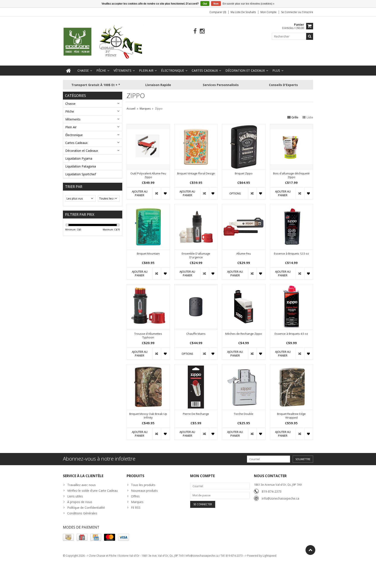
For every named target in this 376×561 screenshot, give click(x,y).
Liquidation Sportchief (80, 174)
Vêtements (122, 70)
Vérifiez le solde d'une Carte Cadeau (92, 490)
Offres (135, 496)
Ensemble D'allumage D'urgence (196, 255)
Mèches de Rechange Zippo (243, 334)
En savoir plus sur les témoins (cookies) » (248, 3)
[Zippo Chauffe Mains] (196, 286)
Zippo (159, 108)
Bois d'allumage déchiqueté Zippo (291, 175)
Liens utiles (75, 496)
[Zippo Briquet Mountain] (148, 206)
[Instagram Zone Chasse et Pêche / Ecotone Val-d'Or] (202, 31)
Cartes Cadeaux (205, 70)
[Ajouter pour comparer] (157, 193)
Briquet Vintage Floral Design (196, 173)
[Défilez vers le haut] (310, 550)
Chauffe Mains (196, 334)
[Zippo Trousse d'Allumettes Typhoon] (148, 286)
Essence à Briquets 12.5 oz (291, 253)
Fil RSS (135, 507)
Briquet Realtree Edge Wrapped (291, 415)
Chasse (83, 70)
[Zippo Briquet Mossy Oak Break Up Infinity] (148, 367)
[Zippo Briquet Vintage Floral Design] (196, 126)
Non (215, 3)
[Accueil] (68, 70)
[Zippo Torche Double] (243, 367)
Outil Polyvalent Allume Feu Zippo (148, 175)
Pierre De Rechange (196, 414)
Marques (145, 108)
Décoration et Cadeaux (245, 70)
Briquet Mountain (148, 253)
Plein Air (146, 70)
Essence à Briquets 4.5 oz (291, 334)
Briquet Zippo (244, 173)
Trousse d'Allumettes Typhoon (148, 335)
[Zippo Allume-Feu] (243, 206)
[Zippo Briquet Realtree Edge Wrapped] (291, 367)
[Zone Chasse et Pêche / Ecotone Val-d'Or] (103, 42)
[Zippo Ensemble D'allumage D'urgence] (196, 206)
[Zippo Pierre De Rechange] (196, 367)
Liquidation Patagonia (80, 166)
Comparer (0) (218, 12)
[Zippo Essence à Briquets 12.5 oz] (291, 206)
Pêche (101, 70)
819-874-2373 (271, 491)
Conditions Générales (82, 513)
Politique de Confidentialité (86, 507)
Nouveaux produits (144, 490)
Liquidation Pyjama (78, 158)
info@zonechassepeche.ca (280, 498)
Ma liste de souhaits (243, 12)
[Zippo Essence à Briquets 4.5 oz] (291, 286)
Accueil (131, 108)
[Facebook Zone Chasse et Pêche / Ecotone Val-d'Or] (195, 31)
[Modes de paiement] (68, 537)
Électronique (172, 70)
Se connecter (289, 12)
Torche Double (243, 414)
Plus (276, 70)
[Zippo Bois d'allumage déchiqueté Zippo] (291, 126)
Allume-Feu (243, 253)
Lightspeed (269, 556)
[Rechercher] (309, 36)
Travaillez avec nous (81, 485)
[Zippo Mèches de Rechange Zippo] (243, 286)
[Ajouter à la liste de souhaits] (165, 193)
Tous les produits (143, 485)
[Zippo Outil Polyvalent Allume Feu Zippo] (148, 126)
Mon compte (268, 12)
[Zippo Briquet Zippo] (243, 126)
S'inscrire (307, 12)
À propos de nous (79, 502)
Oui (205, 3)
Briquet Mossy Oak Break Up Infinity (148, 415)
